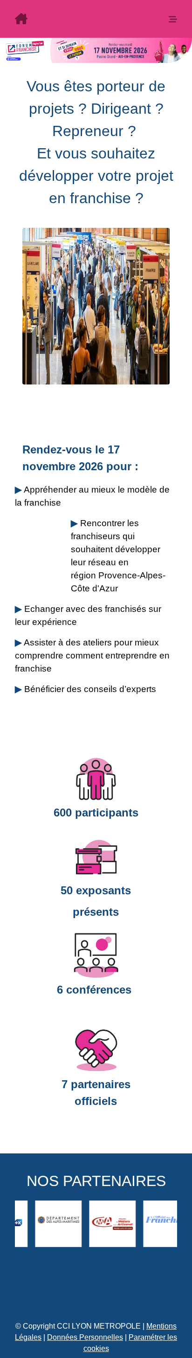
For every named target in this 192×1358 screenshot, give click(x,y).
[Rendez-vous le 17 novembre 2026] (80, 19)
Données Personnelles (85, 1337)
